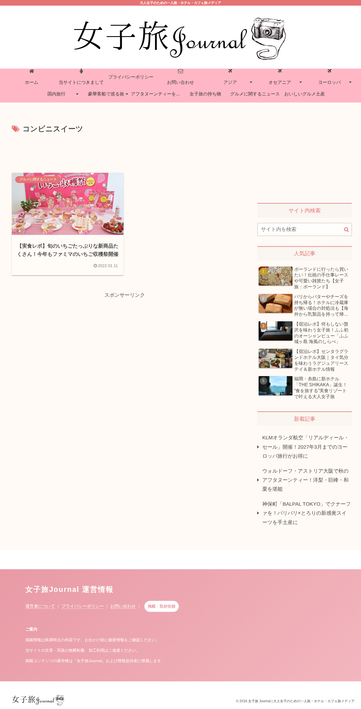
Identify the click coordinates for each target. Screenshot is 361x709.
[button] (346, 230)
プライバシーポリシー (82, 606)
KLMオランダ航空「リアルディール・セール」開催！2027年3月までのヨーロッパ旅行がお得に (305, 447)
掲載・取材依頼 (161, 606)
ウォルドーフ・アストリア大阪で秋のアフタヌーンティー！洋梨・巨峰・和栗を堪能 (305, 480)
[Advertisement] (124, 151)
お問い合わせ (123, 606)
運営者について (40, 606)
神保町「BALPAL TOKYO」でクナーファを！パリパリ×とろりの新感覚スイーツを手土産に (306, 513)
